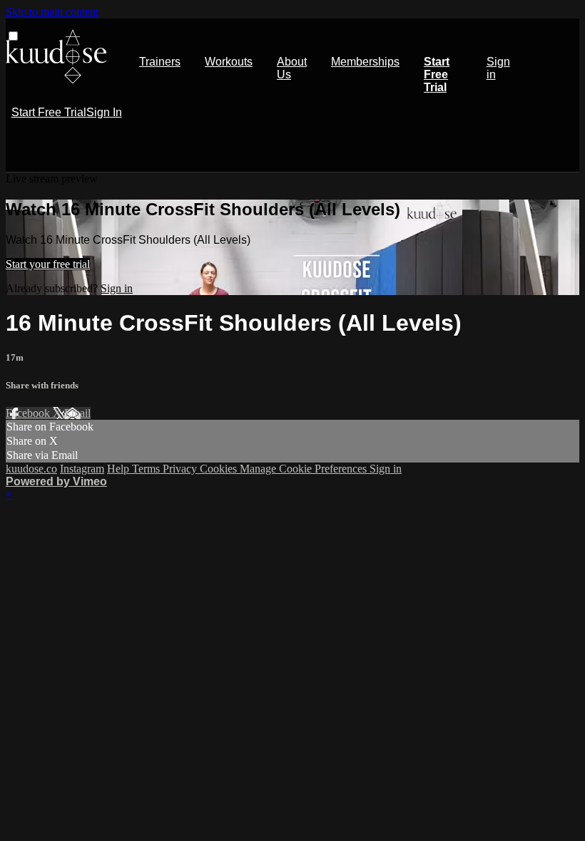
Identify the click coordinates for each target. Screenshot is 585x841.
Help (119, 469)
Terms (147, 469)
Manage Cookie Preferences (305, 469)
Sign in (498, 68)
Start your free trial (48, 264)
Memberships (365, 62)
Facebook (29, 413)
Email (77, 413)
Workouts (229, 62)
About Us (292, 68)
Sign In (104, 112)
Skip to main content (52, 12)
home (56, 56)
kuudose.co (31, 469)
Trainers (159, 62)
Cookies (220, 469)
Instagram (82, 469)
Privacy (181, 469)
